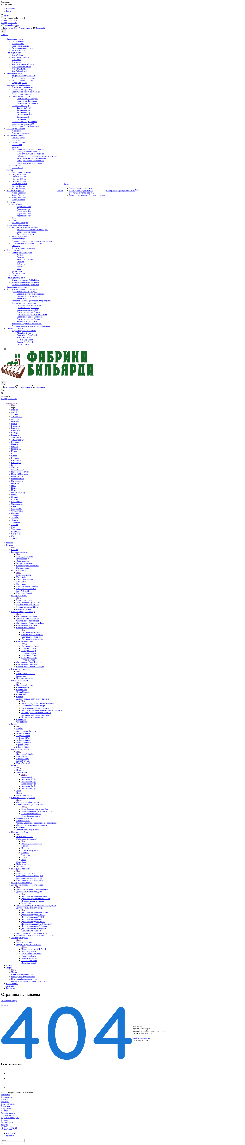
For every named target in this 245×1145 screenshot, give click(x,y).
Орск (13, 485)
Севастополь (16, 502)
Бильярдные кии (23, 575)
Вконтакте (10, 9)
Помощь (4, 1111)
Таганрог (15, 515)
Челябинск (16, 531)
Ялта (13, 536)
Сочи (13, 506)
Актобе (14, 414)
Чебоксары (16, 529)
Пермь (14, 490)
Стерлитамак (17, 511)
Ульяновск (15, 522)
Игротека (20, 770)
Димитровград (17, 440)
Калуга (14, 453)
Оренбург (15, 483)
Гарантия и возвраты (10, 1118)
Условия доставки (9, 1115)
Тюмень (14, 520)
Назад (13, 405)
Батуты (19, 729)
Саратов (14, 499)
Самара (14, 497)
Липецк (14, 467)
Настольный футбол (25, 754)
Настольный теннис (25, 685)
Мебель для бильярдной (31, 843)
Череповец (16, 534)
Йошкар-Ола (16, 449)
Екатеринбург (17, 442)
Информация (6, 1108)
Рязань (14, 495)
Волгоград (15, 428)
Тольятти (15, 518)
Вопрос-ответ (7, 1122)
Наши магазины (8, 1104)
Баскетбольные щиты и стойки (34, 809)
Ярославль (15, 538)
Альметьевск (16, 417)
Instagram (10, 11)
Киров (14, 456)
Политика (5, 1106)
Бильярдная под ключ (25, 873)
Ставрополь (16, 508)
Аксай (14, 412)
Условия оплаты (8, 1113)
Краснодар (16, 460)
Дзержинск (16, 437)
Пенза (13, 488)
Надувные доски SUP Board (33, 949)
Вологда (14, 433)
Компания (5, 1095)
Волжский (15, 430)
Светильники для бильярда (28, 616)
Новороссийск (17, 479)
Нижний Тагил (17, 476)
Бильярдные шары (24, 600)
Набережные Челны (20, 472)
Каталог (14, 550)
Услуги (14, 972)
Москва (14, 410)
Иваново (15, 444)
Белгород (15, 421)
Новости (5, 1099)
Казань (14, 451)
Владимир (15, 426)
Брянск (14, 423)
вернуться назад (143, 1040)
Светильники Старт (30, 646)
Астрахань (15, 419)
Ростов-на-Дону (18, 492)
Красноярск (16, 463)
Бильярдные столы (24, 556)
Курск (13, 465)
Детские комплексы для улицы (34, 912)
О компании (6, 1097)
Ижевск (14, 446)
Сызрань (15, 513)
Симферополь (17, 504)
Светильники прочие (30, 632)
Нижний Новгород (19, 474)
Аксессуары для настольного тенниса (37, 703)
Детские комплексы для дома (34, 896)
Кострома (15, 458)
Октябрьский (17, 481)
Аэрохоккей (26, 777)
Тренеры (5, 1101)
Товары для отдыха (24, 942)
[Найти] (2, 1143)
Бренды (4, 1124)
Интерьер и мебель (24, 837)
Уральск (14, 525)
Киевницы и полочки (25, 674)
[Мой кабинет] (2, 390)
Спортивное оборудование (28, 802)
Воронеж (15, 435)
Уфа (13, 527)
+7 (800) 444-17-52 (9, 20)
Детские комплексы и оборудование (32, 889)
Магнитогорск (17, 469)
